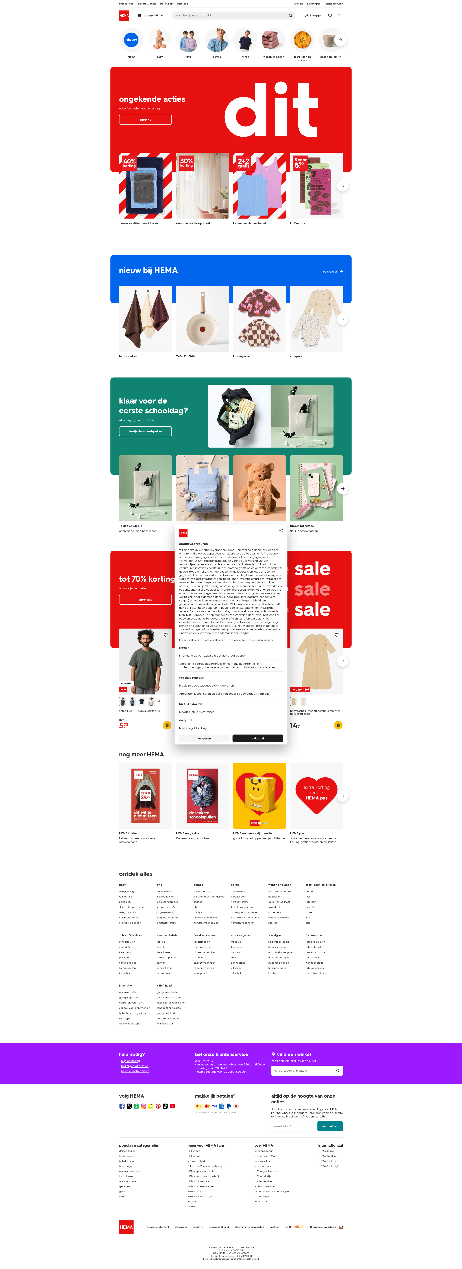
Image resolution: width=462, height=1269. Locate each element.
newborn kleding (129, 917)
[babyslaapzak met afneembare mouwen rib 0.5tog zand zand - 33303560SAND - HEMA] (293, 701)
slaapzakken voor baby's (133, 907)
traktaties (311, 907)
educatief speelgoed (281, 952)
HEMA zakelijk (262, 1176)
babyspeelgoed (277, 947)
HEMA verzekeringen (200, 1196)
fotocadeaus (313, 957)
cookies (274, 1227)
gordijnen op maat (279, 901)
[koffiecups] (316, 191)
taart (308, 896)
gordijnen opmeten (167, 992)
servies (160, 941)
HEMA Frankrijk (327, 1161)
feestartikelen (202, 941)
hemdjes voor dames (206, 922)
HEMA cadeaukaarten (201, 1186)
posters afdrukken (316, 952)
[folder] (145, 803)
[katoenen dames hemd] (259, 191)
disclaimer (181, 1227)
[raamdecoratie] (202, 191)
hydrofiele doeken (130, 922)
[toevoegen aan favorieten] (165, 634)
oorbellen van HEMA (131, 1002)
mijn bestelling (130, 1061)
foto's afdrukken (315, 947)
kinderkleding (164, 891)
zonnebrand (238, 962)
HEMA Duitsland (327, 1156)
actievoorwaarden (265, 1186)
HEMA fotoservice (198, 1181)
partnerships (261, 1196)
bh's (196, 907)
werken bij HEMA (264, 1156)
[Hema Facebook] (122, 1106)
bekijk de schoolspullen (231, 426)
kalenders (125, 952)
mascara (236, 952)
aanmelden (330, 1126)
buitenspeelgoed (278, 962)
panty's (198, 912)
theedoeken (163, 952)
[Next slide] (343, 186)
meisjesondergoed (167, 901)
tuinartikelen (275, 907)
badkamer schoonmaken (170, 1002)
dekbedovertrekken (280, 891)
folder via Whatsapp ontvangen (206, 1166)
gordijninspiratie (128, 997)
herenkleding (239, 891)
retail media (261, 1201)
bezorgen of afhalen (135, 1066)
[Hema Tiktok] (165, 1106)
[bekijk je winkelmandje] (338, 15)
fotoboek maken (315, 941)
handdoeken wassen (168, 1007)
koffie (309, 912)
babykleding (126, 891)
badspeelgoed (277, 968)
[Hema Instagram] (143, 1106)
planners (124, 957)
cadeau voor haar (204, 962)
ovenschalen (164, 968)
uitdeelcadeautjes (204, 952)
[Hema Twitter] (129, 1106)
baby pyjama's (127, 912)
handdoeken (126, 1176)
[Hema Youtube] (172, 1106)
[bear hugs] (259, 494)
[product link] (145, 661)
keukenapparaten (166, 957)
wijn (308, 917)
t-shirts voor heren (242, 907)
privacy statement (158, 1227)
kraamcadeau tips (129, 1023)
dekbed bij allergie (167, 1018)
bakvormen (163, 973)
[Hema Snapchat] (150, 1106)
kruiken (235, 957)
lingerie (198, 901)
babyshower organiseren (133, 1013)
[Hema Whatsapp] (136, 1106)
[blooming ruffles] (316, 494)
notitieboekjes (127, 962)
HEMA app (194, 1151)
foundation (237, 947)
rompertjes (125, 896)
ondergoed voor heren (244, 912)
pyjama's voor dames (206, 917)
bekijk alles (231, 279)
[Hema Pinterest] (158, 1106)
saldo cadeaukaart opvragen (271, 1191)
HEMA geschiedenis (266, 1171)
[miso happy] (202, 494)
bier (308, 922)
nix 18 (288, 1227)
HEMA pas (194, 1156)
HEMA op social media (201, 1171)
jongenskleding (165, 912)
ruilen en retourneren (135, 1071)
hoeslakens (275, 896)
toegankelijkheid (219, 1227)
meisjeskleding (165, 896)
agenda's (124, 947)
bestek (160, 947)
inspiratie (193, 1201)
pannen (160, 962)
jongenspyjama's (166, 922)
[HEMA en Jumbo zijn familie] (259, 803)
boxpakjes (125, 901)
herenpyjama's (239, 901)
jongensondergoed (167, 917)
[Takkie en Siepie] (145, 494)
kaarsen (273, 922)
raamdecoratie (127, 1181)
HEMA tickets (195, 1191)
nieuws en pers (263, 1166)
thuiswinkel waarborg (323, 1227)
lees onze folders (198, 1161)
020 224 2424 (204, 1061)
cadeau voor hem (204, 968)
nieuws (192, 1206)
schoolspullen (127, 941)
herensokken (238, 896)
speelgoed (200, 973)
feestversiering (203, 947)
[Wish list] (330, 15)
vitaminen (236, 968)
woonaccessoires (278, 917)
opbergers (274, 912)
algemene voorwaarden (249, 1227)
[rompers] (316, 323)
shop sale (145, 599)
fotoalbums (125, 973)
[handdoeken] (145, 191)
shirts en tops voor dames (209, 896)
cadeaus (199, 957)
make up (236, 941)
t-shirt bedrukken (316, 973)
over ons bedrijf (263, 1151)
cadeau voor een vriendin (134, 1007)
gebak (309, 891)
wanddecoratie (314, 962)
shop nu (231, 119)
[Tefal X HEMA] (202, 323)
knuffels (272, 973)
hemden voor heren (242, 922)
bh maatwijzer (164, 1023)
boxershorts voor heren (245, 917)
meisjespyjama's (165, 907)
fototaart (311, 901)
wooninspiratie (127, 992)
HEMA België (326, 1151)
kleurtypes (125, 1018)
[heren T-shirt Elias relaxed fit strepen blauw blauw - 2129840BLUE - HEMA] (132, 701)
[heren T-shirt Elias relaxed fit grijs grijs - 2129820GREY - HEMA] (122, 701)
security (198, 1227)
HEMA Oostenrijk (328, 1166)
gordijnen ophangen (168, 997)
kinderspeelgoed (278, 941)
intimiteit (236, 973)
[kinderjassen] (259, 323)
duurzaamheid (262, 1161)
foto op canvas (315, 968)
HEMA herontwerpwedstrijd (204, 1176)
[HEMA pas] (316, 803)
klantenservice (263, 1181)
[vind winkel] (338, 1070)
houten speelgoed (279, 957)
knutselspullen (127, 968)
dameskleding (202, 891)
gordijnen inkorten (167, 1013)
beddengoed (127, 1166)
